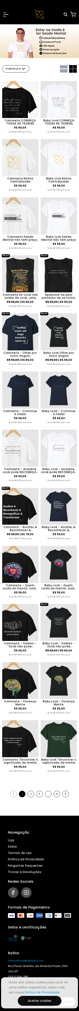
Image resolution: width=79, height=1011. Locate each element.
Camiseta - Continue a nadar (20, 412)
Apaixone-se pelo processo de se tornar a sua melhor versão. (59, 296)
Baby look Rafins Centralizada (59, 180)
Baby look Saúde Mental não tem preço (58, 238)
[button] (6, 14)
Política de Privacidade (26, 859)
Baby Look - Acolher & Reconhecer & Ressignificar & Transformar (58, 529)
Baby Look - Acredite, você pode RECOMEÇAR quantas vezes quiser (58, 471)
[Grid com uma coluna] (64, 69)
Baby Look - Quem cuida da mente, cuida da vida (58, 587)
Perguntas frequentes (25, 865)
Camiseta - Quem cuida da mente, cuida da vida (20, 587)
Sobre (12, 846)
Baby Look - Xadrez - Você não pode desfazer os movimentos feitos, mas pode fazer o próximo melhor (59, 645)
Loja (11, 840)
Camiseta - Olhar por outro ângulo (20, 354)
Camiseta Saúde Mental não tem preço (20, 238)
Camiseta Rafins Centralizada (20, 180)
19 (57, 794)
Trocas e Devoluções (24, 872)
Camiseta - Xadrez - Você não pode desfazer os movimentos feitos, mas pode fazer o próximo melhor (20, 645)
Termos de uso (20, 853)
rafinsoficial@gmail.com (26, 960)
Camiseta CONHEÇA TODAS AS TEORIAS (20, 122)
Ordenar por (13, 68)
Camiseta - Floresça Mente (20, 703)
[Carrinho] (73, 14)
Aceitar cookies (39, 1001)
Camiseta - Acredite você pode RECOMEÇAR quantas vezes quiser (20, 471)
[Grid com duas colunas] (73, 69)
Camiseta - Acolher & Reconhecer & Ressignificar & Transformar (20, 529)
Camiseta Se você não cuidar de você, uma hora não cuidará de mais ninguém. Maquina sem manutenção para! (20, 296)
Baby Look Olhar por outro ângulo (58, 354)
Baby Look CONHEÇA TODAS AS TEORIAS (58, 122)
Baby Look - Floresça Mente (59, 703)
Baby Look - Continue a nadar (58, 412)
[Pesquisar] (66, 14)
